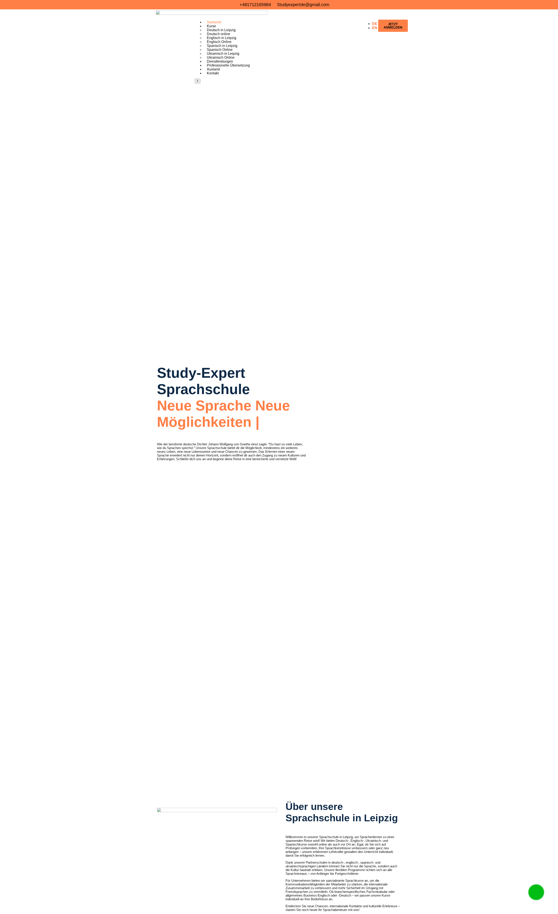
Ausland (213, 69)
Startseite (214, 22)
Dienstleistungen (220, 61)
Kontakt (213, 73)
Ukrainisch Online (221, 57)
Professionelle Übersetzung (228, 65)
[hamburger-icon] (362, 20)
